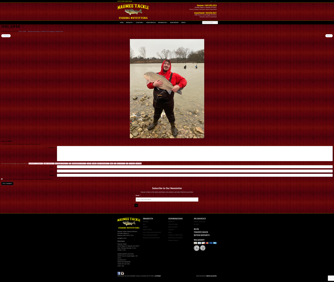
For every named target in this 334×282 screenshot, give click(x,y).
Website (51, 175)
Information (162, 22)
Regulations (172, 227)
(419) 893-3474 (211, 5)
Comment (51, 147)
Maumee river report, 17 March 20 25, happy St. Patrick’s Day (45, 31)
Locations (139, 22)
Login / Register (199, 221)
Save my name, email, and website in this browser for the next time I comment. (28, 179)
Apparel (146, 221)
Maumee (200, 5)
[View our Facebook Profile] (118, 273)
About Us (171, 221)
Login (211, 1)
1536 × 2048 (22, 31)
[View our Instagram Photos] (122, 273)
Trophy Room (173, 224)
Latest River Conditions (124, 1)
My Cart (196, 224)
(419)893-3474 (121, 238)
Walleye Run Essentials (151, 238)
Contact (171, 229)
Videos (183, 22)
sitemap (158, 276)
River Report (174, 22)
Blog (170, 232)
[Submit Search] (217, 22)
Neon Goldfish (211, 276)
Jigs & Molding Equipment (152, 232)
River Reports (202, 235)
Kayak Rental (147, 229)
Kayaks (145, 227)
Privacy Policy (173, 240)
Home (122, 22)
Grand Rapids (199, 13)
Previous (6, 36)
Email (52, 171)
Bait (144, 224)
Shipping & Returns (175, 238)
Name (52, 167)
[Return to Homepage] (133, 11)
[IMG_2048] (167, 88)
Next (329, 36)
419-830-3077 (211, 13)
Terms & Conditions (175, 235)
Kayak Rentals (151, 22)
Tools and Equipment (150, 235)
